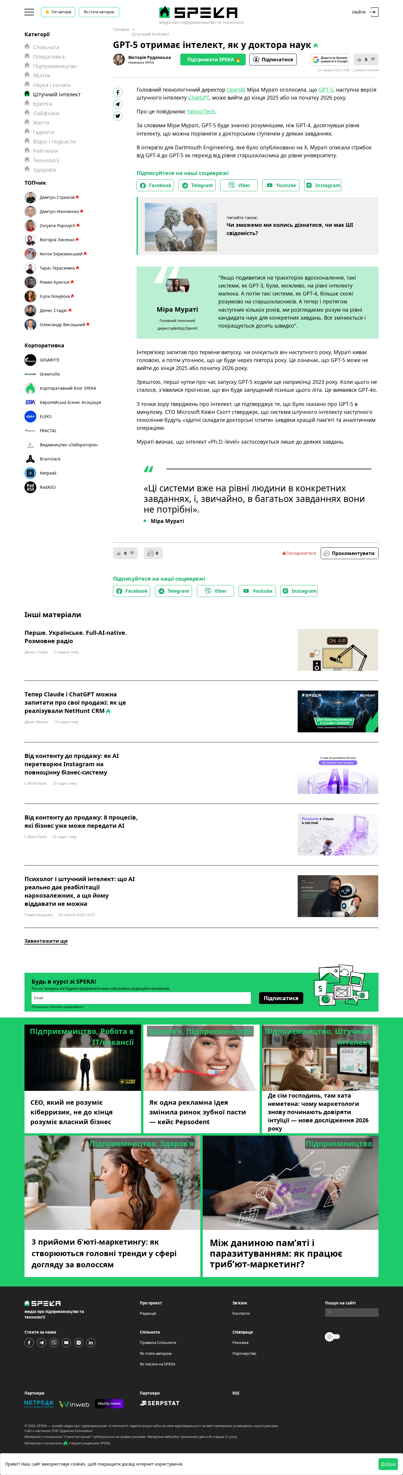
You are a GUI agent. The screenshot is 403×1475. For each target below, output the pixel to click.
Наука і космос (52, 84)
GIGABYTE (50, 360)
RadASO (48, 487)
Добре (388, 1464)
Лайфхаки (46, 113)
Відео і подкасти (54, 141)
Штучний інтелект (150, 34)
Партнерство (244, 1353)
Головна (121, 29)
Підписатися (277, 59)
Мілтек (42, 75)
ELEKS (46, 416)
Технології (46, 160)
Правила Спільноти (158, 1342)
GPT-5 (326, 89)
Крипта (42, 103)
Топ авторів (61, 11)
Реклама (240, 1342)
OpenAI (236, 89)
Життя (41, 122)
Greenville (50, 374)
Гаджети (44, 132)
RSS (235, 1393)
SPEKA (42, 1425)
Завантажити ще (46, 941)
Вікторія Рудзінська (149, 57)
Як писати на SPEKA (157, 1364)
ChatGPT (198, 97)
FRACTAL (48, 430)
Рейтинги (45, 150)
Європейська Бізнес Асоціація (70, 402)
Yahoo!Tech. (202, 111)
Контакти (241, 1313)
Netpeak (48, 473)
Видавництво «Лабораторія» (69, 444)
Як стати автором (99, 11)
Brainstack (50, 459)
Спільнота (46, 47)
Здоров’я (44, 169)
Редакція (148, 1313)
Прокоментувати (353, 553)
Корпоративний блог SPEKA (68, 388)
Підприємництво (55, 66)
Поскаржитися (301, 553)
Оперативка (49, 56)
